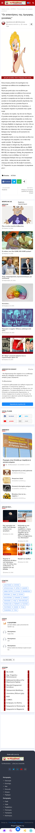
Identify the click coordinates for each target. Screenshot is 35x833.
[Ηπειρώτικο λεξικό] (7, 480)
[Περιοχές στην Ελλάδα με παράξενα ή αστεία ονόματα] (17, 445)
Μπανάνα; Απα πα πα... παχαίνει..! (19, 495)
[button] (33, 3)
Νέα (6, 786)
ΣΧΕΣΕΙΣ (16, 607)
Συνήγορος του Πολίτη (14, 703)
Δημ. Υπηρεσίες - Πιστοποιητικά (12, 676)
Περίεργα (7, 795)
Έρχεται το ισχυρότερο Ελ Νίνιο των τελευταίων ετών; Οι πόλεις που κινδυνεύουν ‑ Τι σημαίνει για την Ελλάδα (9, 564)
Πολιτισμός (8, 810)
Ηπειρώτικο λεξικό (17, 478)
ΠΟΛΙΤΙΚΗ (25, 604)
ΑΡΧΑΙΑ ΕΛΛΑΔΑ (8, 588)
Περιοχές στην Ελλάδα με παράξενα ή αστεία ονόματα (17, 461)
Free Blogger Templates (16, 822)
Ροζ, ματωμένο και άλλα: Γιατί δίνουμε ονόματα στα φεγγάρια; (9, 528)
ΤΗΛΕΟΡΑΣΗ (7, 610)
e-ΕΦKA (9, 700)
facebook (11, 416)
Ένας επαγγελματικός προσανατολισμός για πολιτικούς (17, 277)
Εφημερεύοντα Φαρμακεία (15, 709)
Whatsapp (19, 181)
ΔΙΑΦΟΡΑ (24, 588)
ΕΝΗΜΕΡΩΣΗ (26, 591)
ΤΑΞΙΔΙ (22, 607)
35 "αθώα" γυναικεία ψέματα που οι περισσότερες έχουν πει (14, 356)
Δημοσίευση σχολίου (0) (17, 404)
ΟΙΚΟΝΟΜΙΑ (7, 600)
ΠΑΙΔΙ (14, 600)
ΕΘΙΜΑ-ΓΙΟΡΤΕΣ (8, 591)
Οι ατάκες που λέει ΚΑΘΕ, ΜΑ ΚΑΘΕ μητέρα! (16, 251)
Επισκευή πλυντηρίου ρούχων (21, 486)
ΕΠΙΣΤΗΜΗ (7, 594)
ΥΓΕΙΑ (15, 610)
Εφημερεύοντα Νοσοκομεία (15, 706)
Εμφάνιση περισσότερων (22, 203)
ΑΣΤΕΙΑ (13, 9)
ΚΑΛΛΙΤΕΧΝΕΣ (8, 597)
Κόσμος (7, 792)
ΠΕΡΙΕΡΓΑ (17, 604)
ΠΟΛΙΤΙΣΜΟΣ (7, 607)
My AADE (9, 672)
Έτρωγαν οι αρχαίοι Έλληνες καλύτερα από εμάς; (16, 329)
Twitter (14, 181)
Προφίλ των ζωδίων (24, 558)
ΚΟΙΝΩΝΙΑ (17, 597)
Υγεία (6, 804)
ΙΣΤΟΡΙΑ (21, 594)
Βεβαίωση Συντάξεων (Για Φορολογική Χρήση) (15, 681)
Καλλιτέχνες (8, 815)
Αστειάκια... (6, 303)
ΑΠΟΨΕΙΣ (16, 585)
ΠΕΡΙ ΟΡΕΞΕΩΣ (23, 600)
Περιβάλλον (8, 807)
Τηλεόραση (8, 813)
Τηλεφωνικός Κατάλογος (14, 690)
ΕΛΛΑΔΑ (17, 591)
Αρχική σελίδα (5, 9)
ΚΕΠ (8, 696)
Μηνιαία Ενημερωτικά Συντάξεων (13, 686)
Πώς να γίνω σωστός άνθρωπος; (13, 226)
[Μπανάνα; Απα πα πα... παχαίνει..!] (7, 496)
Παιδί (6, 801)
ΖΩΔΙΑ (14, 594)
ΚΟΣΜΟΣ (25, 597)
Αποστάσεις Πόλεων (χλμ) (15, 693)
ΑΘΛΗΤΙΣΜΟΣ (7, 585)
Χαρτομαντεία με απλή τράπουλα (22, 470)
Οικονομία (8, 780)
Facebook (7, 181)
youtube (11, 421)
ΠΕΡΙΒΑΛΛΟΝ (8, 604)
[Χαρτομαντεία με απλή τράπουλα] (7, 472)
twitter (26, 416)
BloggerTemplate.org (17, 825)
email (26, 421)
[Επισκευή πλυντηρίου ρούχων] (7, 488)
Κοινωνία (7, 789)
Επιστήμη (8, 783)
